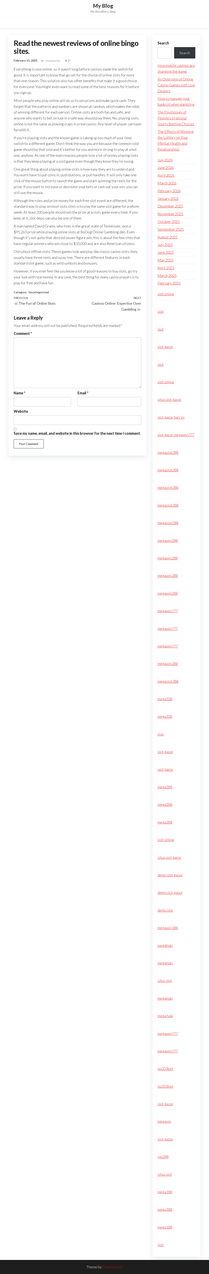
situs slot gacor (169, 399)
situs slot (165, 980)
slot (161, 311)
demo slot (165, 910)
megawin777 (168, 611)
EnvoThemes (112, 1267)
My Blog (103, 5)
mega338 (165, 699)
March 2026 (167, 183)
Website (21, 411)
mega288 (165, 787)
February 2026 (169, 191)
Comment (23, 333)
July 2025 (165, 244)
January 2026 (168, 198)
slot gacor (165, 346)
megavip (164, 1121)
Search (163, 43)
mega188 (165, 1192)
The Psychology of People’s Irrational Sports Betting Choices (176, 118)
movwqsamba (52, 60)
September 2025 (171, 229)
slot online (166, 294)
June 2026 (166, 167)
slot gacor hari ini (171, 417)
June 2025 (166, 252)
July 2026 (165, 160)
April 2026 (166, 175)
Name (19, 393)
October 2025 (169, 221)
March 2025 (167, 275)
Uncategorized (39, 292)
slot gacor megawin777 (176, 434)
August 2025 (168, 237)
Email (83, 393)
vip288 (163, 1156)
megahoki (165, 945)
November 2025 (170, 214)
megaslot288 (168, 452)
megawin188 (168, 927)
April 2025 (166, 268)
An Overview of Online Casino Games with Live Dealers (176, 85)
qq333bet (165, 1068)
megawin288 (168, 540)
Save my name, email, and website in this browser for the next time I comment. (77, 433)
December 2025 (170, 206)
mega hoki (165, 1016)
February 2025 (169, 283)
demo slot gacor (170, 875)
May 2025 (165, 260)
